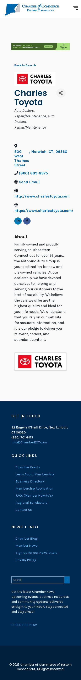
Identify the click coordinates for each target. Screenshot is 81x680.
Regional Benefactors (31, 502)
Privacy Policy (26, 560)
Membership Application (34, 488)
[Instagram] (48, 658)
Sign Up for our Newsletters (36, 553)
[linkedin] (40, 658)
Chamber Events (28, 467)
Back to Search (25, 65)
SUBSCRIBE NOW (24, 625)
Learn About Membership (35, 474)
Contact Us (24, 510)
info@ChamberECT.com (29, 442)
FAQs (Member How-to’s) (34, 495)
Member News (26, 545)
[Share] (61, 93)
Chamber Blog (26, 538)
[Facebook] (33, 658)
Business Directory (30, 481)
